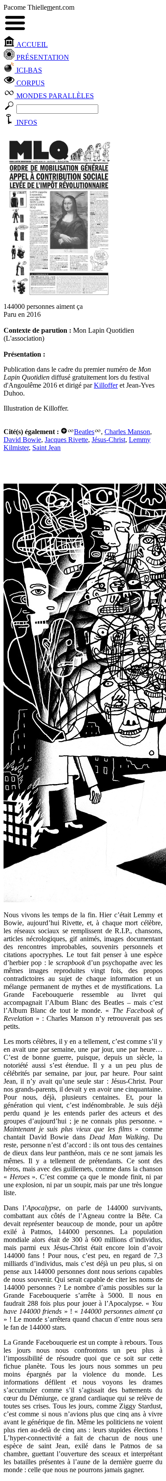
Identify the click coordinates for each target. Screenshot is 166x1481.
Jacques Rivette (66, 439)
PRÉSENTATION (42, 57)
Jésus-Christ (108, 439)
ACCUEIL (31, 44)
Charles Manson (127, 431)
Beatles (84, 431)
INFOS (26, 122)
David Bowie (22, 439)
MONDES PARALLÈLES (54, 96)
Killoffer (106, 385)
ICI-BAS (28, 70)
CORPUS (30, 83)
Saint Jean (46, 447)
